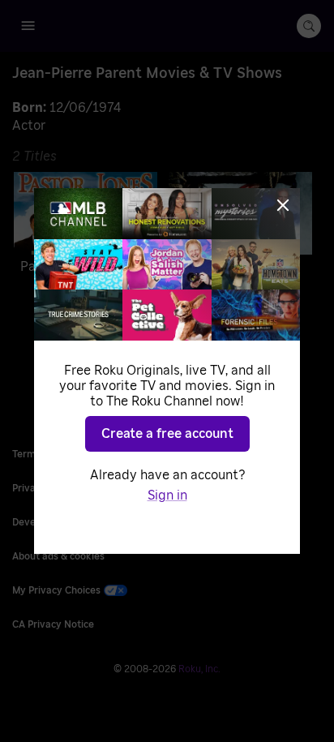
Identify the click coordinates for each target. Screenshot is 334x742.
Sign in (167, 495)
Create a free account (167, 433)
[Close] (283, 205)
